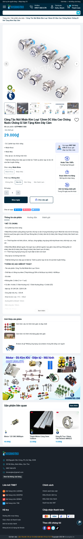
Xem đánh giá (9, 130)
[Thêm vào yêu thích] (76, 120)
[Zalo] (53, 528)
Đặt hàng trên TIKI (12, 503)
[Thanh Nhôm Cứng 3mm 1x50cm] (41, 422)
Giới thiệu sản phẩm (13, 319)
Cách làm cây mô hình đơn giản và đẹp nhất (31, 324)
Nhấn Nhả (19, 172)
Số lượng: (7, 188)
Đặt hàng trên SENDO (14, 499)
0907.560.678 (11, 468)
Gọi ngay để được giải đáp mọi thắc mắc (68, 147)
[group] (41, 64)
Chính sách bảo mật (50, 491)
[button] (76, 64)
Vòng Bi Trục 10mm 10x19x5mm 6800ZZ (64, 437)
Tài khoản (59, 7)
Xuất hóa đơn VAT (49, 503)
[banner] (41, 377)
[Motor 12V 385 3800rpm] (15, 422)
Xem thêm (74, 406)
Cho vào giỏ (43, 200)
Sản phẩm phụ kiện (18, 18)
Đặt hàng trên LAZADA (14, 491)
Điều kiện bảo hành (50, 499)
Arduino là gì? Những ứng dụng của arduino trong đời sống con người (40, 344)
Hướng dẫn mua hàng (11, 516)
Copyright (55, 537)
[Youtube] (49, 528)
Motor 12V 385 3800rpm (13, 436)
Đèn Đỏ (18, 182)
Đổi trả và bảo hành (10, 524)
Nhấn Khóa (9, 172)
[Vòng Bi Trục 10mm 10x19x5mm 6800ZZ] (67, 422)
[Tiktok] (57, 528)
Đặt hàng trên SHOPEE (14, 495)
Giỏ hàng (75, 7)
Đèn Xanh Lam (39, 182)
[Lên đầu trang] (79, 528)
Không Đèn (9, 182)
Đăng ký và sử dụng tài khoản (13, 528)
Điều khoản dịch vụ (50, 495)
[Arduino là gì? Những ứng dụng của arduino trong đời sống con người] (9, 347)
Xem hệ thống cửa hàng (12, 477)
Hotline (40, 7)
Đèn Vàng (27, 182)
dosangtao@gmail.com (14, 472)
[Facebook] (45, 528)
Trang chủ (6, 18)
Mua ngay (16, 200)
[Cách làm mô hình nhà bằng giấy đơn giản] (9, 337)
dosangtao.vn (69, 537)
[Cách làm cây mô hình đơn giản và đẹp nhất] (9, 327)
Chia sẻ (19, 209)
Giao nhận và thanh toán (12, 520)
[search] (78, 12)
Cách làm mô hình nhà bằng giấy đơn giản (30, 334)
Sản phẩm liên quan (15, 405)
